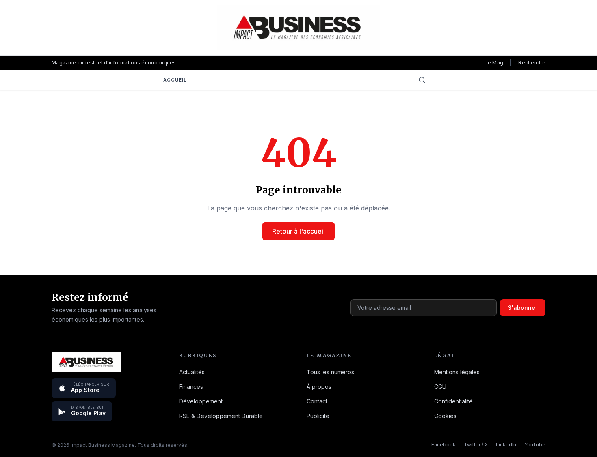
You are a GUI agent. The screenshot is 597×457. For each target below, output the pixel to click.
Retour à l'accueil (298, 231)
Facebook (443, 445)
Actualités (192, 372)
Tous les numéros (330, 372)
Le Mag (494, 63)
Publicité (318, 415)
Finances (191, 386)
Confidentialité (453, 401)
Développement (201, 401)
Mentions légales (457, 372)
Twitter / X (476, 445)
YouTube (534, 445)
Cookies (445, 415)
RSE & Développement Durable (221, 415)
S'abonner (522, 307)
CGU (440, 386)
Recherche (531, 63)
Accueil (175, 80)
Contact (317, 401)
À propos (319, 386)
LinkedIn (506, 445)
